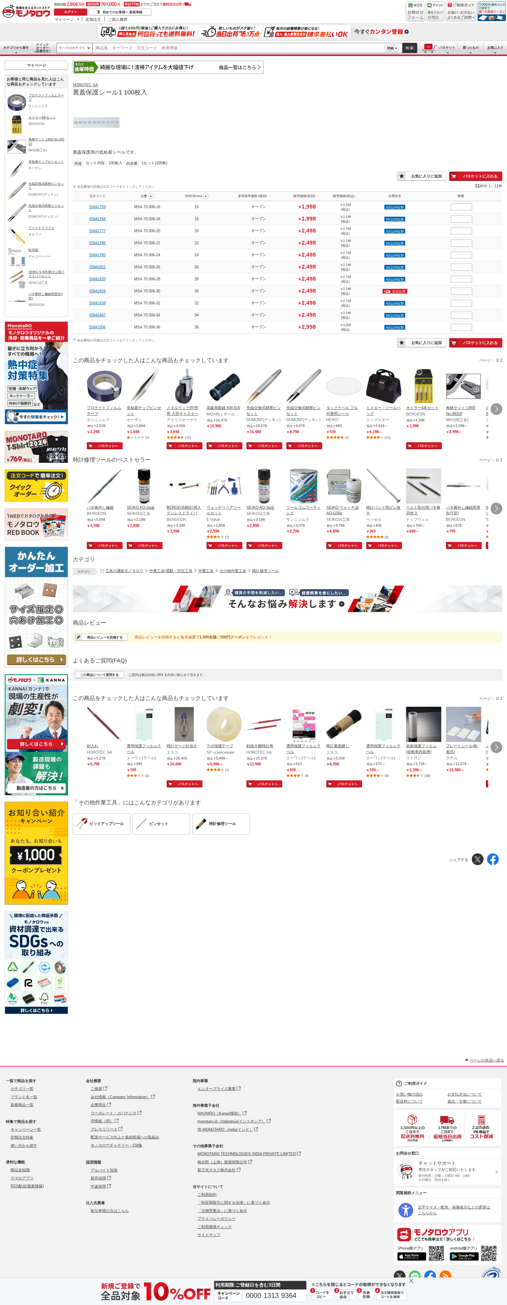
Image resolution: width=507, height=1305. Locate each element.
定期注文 (93, 19)
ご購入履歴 (117, 19)
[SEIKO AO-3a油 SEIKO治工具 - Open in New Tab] (264, 486)
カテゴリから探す (16, 47)
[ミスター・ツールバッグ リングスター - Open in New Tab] (383, 387)
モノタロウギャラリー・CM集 (116, 1145)
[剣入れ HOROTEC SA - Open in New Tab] (104, 725)
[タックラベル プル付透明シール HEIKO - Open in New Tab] (343, 387)
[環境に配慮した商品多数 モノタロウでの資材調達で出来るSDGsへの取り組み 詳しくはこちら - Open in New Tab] (36, 1012)
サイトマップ (208, 1235)
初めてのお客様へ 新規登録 (122, 12)
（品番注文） (42, 48)
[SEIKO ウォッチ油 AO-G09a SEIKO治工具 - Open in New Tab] (343, 486)
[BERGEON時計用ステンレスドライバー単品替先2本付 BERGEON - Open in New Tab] (184, 486)
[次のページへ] (496, 409)
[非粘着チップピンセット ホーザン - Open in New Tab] (144, 387)
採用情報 (93, 1162)
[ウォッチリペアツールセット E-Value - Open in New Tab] (224, 486)
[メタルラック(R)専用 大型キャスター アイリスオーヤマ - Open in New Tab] (184, 387)
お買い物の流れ (409, 1094)
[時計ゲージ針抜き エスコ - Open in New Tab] (184, 725)
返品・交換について (464, 1101)
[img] (27, 11)
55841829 (97, 291)
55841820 (97, 279)
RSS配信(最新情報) (27, 1186)
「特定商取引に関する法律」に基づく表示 (233, 1202)
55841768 (97, 219)
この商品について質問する (99, 675)
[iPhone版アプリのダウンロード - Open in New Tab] (420, 1254)
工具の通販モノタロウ (124, 571)
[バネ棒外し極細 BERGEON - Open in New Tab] (104, 486)
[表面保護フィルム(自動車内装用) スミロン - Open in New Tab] (423, 725)
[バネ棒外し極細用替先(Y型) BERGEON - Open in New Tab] (463, 486)
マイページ (64, 19)
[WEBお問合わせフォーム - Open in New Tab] (415, 11)
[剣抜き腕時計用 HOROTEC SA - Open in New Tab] (264, 725)
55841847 (97, 315)
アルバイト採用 (104, 1170)
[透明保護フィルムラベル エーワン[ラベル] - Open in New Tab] (144, 725)
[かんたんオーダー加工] (36, 666)
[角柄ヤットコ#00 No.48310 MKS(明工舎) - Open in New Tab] (463, 387)
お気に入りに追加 (426, 176)
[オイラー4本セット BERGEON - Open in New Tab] (423, 387)
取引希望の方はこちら (110, 1211)
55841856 (97, 327)
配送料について (409, 1101)
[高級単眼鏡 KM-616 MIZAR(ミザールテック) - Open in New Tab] (224, 387)
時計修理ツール (265, 571)
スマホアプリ (22, 1178)
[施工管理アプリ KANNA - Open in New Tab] (36, 749)
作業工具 (206, 571)
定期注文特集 (22, 1137)
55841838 (97, 303)
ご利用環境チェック (214, 1227)
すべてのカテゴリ (72, 48)
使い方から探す (24, 1145)
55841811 (97, 267)
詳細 (390, 48)
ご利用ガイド (415, 1083)
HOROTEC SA (85, 85)
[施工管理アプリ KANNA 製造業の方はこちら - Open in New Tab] (36, 793)
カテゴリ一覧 (22, 1089)
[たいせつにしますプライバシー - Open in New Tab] (491, 1277)
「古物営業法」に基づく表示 (222, 1211)
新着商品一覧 (22, 1105)
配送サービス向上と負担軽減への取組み (125, 1137)
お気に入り (495, 47)
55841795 (97, 255)
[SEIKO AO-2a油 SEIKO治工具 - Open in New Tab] (144, 486)
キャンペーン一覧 (26, 1129)
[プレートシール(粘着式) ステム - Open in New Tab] (463, 725)
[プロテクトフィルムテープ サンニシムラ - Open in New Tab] (104, 387)
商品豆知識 (20, 1170)
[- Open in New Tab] (413, 1128)
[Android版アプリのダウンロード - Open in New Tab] (474, 1254)
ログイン (70, 11)
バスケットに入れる (480, 176)
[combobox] (239, 48)
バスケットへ (108, 446)
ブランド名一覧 (24, 1097)
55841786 (97, 243)
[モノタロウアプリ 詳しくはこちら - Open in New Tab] (447, 1234)
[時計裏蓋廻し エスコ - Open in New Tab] (343, 725)
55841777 (97, 231)
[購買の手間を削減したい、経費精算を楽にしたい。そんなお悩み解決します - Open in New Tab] (287, 598)
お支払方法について (464, 1094)
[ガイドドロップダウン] (461, 15)
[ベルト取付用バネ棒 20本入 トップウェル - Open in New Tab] (423, 486)
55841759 (97, 207)
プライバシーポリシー (216, 1218)
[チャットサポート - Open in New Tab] (435, 11)
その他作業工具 (232, 571)
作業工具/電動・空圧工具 (170, 571)
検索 (409, 48)
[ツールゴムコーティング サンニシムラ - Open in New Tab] (304, 486)
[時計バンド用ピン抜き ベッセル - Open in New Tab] (383, 486)
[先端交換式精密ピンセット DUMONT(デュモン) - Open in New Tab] (264, 387)
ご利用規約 (207, 1194)
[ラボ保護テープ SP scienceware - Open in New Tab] (224, 725)
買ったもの (471, 47)
